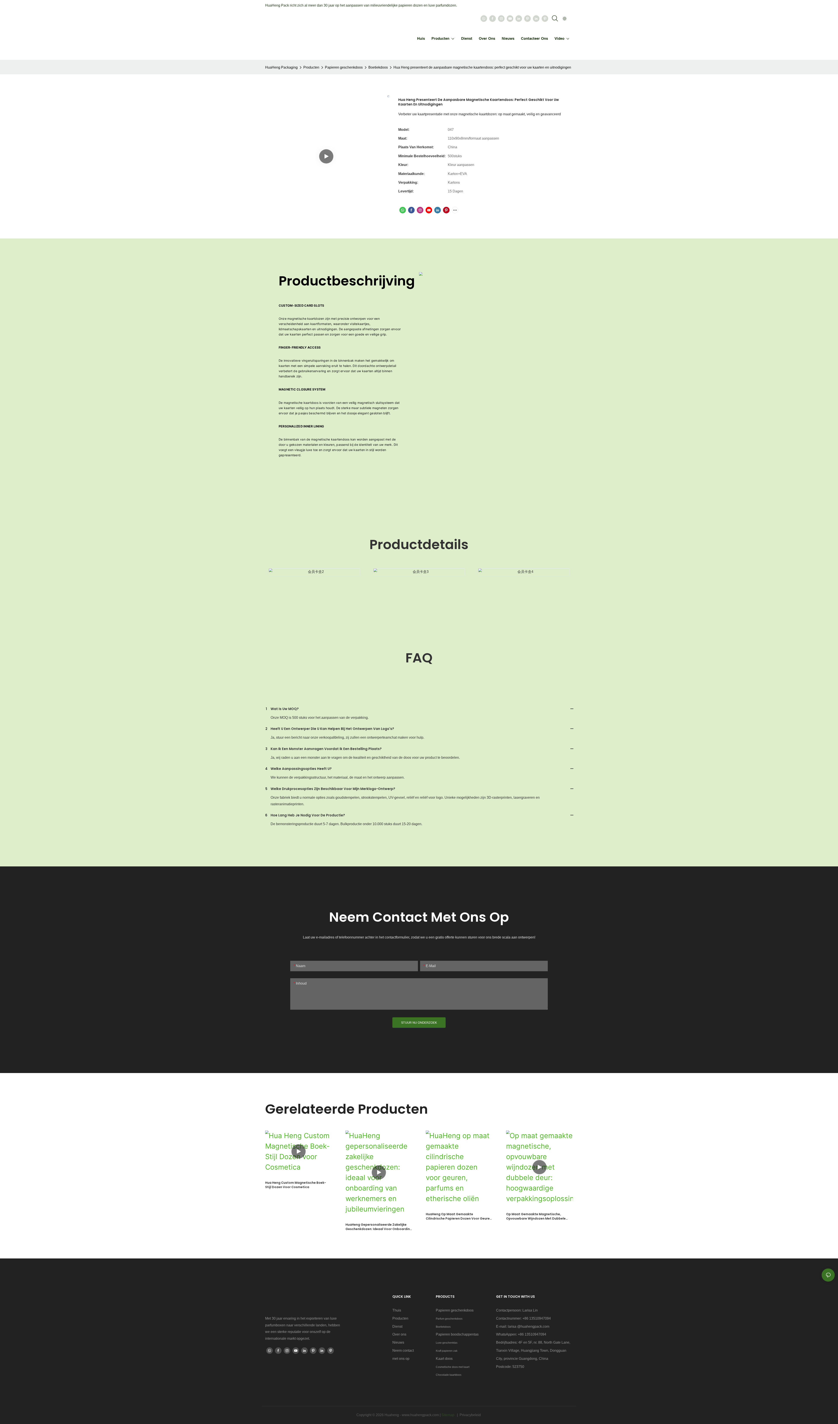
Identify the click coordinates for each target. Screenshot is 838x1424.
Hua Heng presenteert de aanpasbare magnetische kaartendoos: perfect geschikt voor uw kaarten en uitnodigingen (482, 67)
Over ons (399, 1334)
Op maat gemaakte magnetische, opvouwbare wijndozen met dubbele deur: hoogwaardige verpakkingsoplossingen (536, 1216)
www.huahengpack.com (421, 1415)
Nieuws (398, 1342)
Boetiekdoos (378, 67)
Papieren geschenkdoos (344, 67)
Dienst (397, 1326)
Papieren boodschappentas (457, 1334)
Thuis (396, 1310)
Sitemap (448, 1415)
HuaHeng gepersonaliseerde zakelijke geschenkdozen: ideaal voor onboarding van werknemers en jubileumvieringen (378, 1227)
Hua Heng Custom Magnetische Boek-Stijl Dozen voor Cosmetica (295, 1185)
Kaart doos (444, 1358)
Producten (311, 67)
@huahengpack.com (533, 1326)
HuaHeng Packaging (281, 67)
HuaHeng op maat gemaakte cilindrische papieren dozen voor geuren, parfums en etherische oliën (459, 1216)
